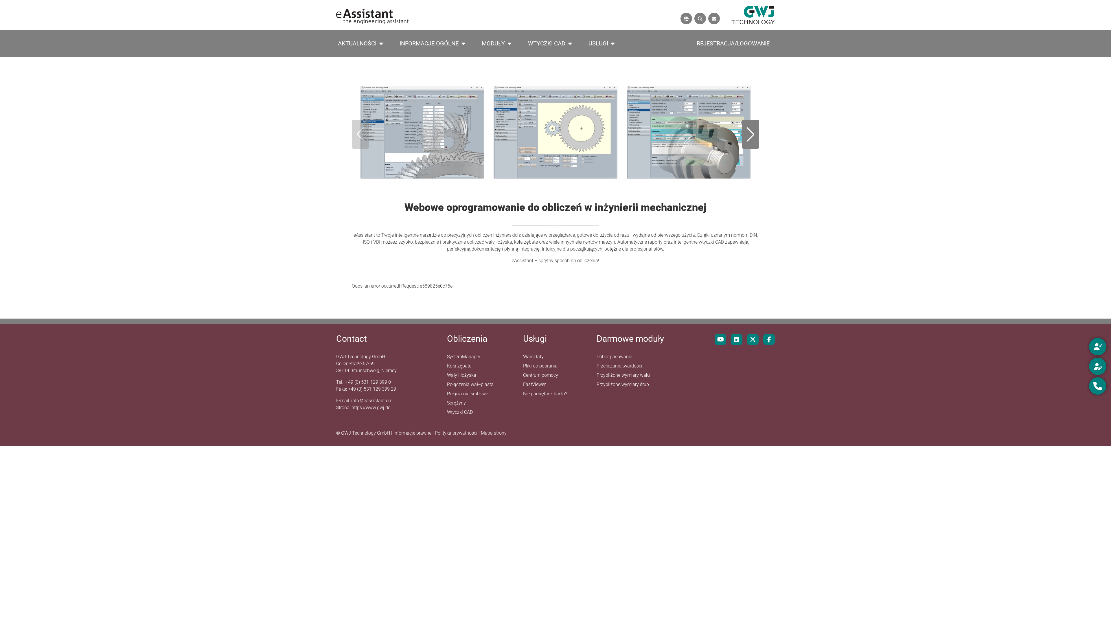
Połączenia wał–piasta (470, 384)
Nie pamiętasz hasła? (545, 393)
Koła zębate (459, 366)
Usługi (598, 43)
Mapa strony (494, 433)
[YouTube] (720, 339)
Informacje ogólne (429, 43)
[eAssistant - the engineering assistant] (372, 16)
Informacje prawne (413, 433)
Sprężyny (456, 403)
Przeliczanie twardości (619, 366)
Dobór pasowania (614, 356)
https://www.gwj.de (371, 407)
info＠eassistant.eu (371, 400)
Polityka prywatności (457, 433)
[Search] (700, 18)
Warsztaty (533, 356)
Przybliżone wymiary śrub (623, 384)
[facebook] (769, 339)
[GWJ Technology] (753, 14)
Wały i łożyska (461, 375)
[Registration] (1097, 366)
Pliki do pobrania (540, 366)
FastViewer (534, 384)
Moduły (493, 43)
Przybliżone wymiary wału (623, 375)
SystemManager (463, 356)
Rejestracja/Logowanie (733, 43)
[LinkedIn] (736, 339)
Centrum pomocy (540, 375)
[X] (753, 339)
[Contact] (714, 18)
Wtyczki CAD (546, 43)
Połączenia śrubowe (467, 393)
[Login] (1097, 346)
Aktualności (357, 43)
